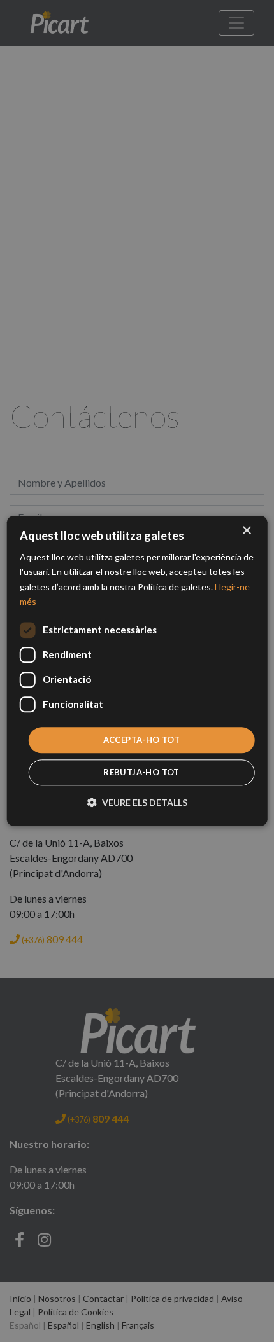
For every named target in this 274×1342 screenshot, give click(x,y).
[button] (137, 803)
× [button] (246, 531)
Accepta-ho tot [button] (141, 740)
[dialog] (137, 671)
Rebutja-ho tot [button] (141, 773)
